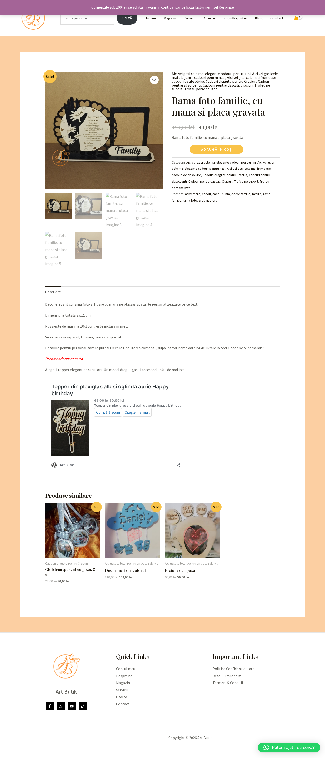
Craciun (247, 85)
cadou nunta (221, 194)
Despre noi (124, 675)
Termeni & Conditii (227, 682)
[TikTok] (83, 706)
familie (256, 194)
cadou (206, 194)
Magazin (170, 18)
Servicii (190, 18)
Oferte (209, 18)
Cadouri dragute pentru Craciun (231, 81)
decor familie (240, 194)
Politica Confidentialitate (233, 668)
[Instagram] (61, 706)
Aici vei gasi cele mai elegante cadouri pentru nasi (225, 75)
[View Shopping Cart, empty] (296, 18)
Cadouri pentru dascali (221, 85)
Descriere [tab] (53, 291)
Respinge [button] (226, 7)
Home (151, 18)
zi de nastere (208, 200)
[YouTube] (72, 706)
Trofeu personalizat (200, 89)
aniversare (192, 194)
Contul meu (125, 668)
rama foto (190, 200)
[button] (154, 80)
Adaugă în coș (216, 149)
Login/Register (234, 18)
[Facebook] (50, 706)
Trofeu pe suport (246, 181)
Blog (259, 18)
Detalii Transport (226, 675)
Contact (277, 18)
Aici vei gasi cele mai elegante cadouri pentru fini (211, 73)
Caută (127, 17)
